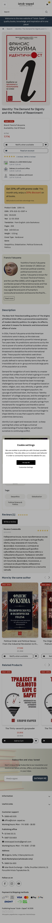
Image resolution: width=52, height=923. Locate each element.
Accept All (26, 462)
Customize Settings (26, 467)
